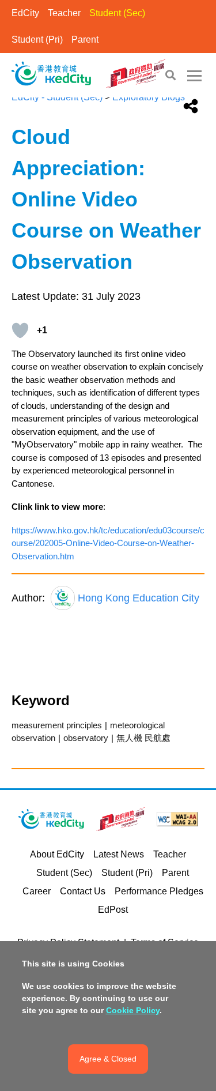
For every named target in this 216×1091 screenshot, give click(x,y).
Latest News (118, 854)
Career (36, 891)
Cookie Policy (133, 1010)
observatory (85, 738)
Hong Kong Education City (138, 598)
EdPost (113, 910)
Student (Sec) (117, 13)
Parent (84, 39)
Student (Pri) (37, 39)
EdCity (25, 13)
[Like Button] (20, 330)
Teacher (64, 13)
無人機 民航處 (143, 738)
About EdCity (57, 854)
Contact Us (82, 891)
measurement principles (57, 725)
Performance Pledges (159, 891)
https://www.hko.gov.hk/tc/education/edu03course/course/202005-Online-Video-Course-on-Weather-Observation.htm (108, 543)
